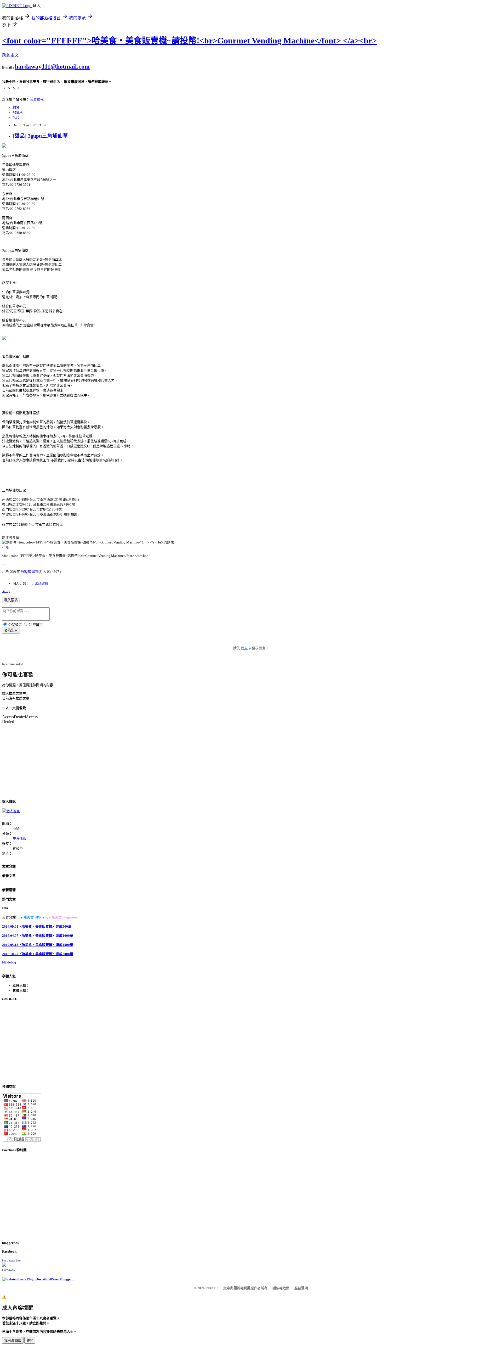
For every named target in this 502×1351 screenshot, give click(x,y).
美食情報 (37, 99)
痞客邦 (26, 572)
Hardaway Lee (11, 1260)
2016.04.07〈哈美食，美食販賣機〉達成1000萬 (37, 936)
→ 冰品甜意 (39, 583)
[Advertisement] (159, 1042)
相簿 (16, 108)
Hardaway (8, 1269)
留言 (35, 572)
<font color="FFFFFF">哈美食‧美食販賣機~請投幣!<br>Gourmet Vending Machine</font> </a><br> (189, 40)
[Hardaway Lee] (4, 1266)
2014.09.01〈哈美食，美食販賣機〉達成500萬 (36, 926)
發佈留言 (11, 630)
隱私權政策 (280, 1288)
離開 (29, 1341)
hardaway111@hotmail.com (52, 66)
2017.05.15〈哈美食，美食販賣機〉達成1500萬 (37, 945)
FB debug (9, 962)
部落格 (18, 113)
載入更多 (11, 600)
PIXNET (212, 1288)
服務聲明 (301, 1288)
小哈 (5, 547)
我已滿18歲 (12, 1341)
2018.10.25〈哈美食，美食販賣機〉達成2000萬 (37, 954)
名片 (16, 118)
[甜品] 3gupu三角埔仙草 (40, 136)
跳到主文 (10, 55)
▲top (6, 591)
